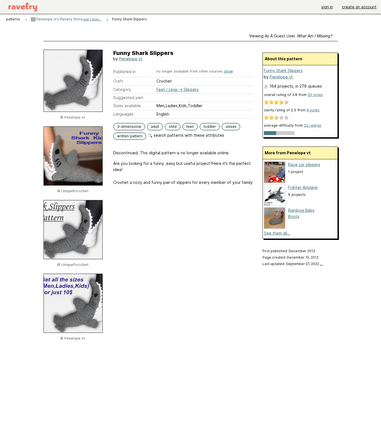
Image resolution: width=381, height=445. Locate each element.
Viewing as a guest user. (290, 35)
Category (122, 89)
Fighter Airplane (303, 187)
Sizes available (127, 105)
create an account (359, 6)
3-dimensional (129, 126)
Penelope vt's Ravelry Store (68, 19)
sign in (327, 6)
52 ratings (312, 125)
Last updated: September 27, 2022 (292, 264)
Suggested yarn (128, 97)
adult (155, 126)
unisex (231, 126)
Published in (124, 71)
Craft (118, 81)
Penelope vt (130, 58)
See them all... (277, 233)
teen (190, 126)
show (228, 71)
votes (315, 95)
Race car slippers (304, 164)
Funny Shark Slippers (283, 70)
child (173, 126)
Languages (123, 114)
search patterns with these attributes (188, 135)
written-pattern (129, 136)
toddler (210, 126)
